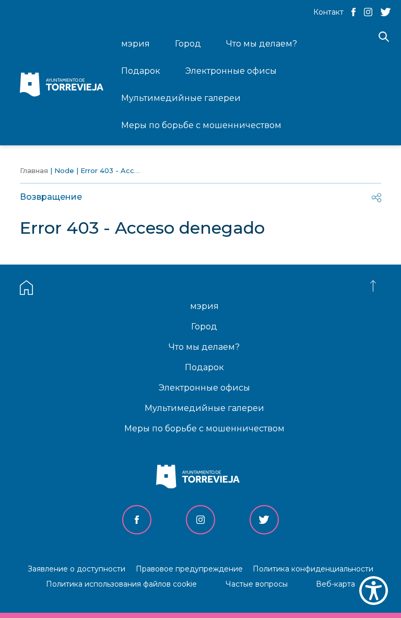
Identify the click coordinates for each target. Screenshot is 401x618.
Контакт (328, 12)
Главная (34, 170)
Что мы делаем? (204, 347)
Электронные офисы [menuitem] (231, 71)
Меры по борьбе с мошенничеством (204, 428)
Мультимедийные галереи (204, 408)
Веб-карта (335, 584)
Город (204, 326)
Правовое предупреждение (189, 569)
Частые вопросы (257, 584)
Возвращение (51, 197)
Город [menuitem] (188, 44)
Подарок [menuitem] (140, 71)
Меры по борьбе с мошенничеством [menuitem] (201, 125)
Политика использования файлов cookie (121, 584)
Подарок (204, 367)
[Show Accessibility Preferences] (374, 591)
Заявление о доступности (76, 569)
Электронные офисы (204, 388)
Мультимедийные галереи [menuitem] (181, 98)
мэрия (204, 306)
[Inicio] (64, 85)
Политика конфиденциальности (313, 569)
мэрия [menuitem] (135, 44)
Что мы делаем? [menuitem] (261, 44)
